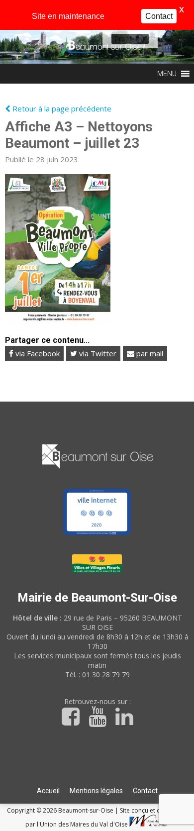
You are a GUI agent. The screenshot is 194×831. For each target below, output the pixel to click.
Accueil (48, 791)
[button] (122, 39)
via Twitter (96, 353)
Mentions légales (96, 791)
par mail (148, 353)
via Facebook (36, 353)
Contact (145, 791)
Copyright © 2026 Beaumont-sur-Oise (61, 810)
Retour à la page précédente (60, 108)
